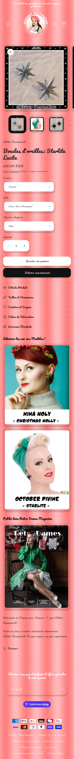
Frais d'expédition (11, 171)
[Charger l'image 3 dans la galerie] (56, 124)
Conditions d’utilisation (54, 741)
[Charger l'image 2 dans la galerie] (37, 124)
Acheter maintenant (37, 273)
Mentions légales (55, 753)
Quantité (7, 237)
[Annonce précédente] (7, 5)
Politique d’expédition (30, 747)
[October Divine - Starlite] (37, 511)
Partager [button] (13, 648)
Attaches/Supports (13, 217)
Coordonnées (51, 747)
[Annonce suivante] (67, 5)
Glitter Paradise (25, 735)
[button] (8, 24)
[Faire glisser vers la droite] (70, 125)
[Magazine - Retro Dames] (36, 609)
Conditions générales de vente (28, 753)
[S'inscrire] (61, 689)
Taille (6, 197)
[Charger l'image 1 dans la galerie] (17, 124)
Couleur (7, 178)
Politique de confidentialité (26, 741)
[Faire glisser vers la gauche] (4, 125)
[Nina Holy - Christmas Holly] (37, 426)
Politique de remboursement (52, 735)
